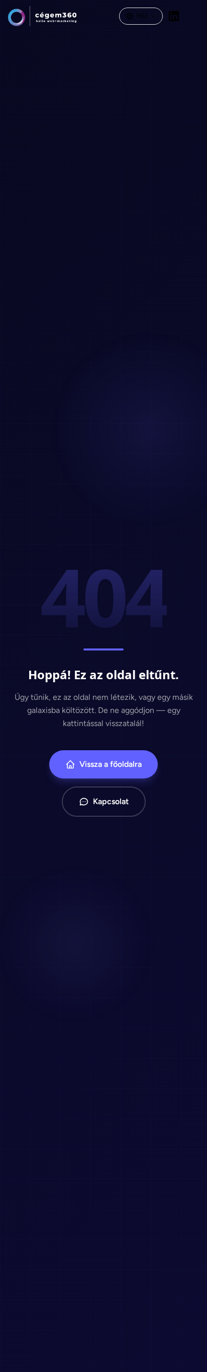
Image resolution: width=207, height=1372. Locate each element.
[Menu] (192, 16)
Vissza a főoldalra (110, 764)
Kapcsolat (111, 801)
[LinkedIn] (174, 16)
